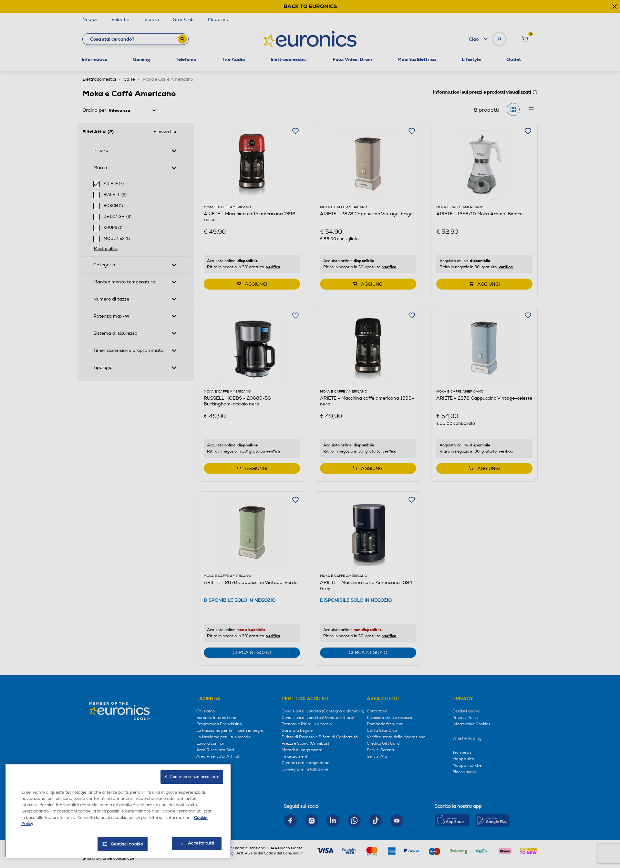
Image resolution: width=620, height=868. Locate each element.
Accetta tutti (201, 843)
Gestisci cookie (127, 844)
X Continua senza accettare (191, 776)
